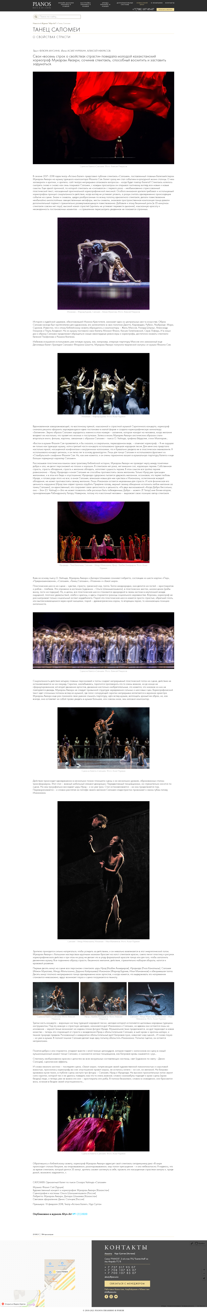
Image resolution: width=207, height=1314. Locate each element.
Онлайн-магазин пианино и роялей (66, 4)
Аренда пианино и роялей (105, 4)
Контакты (170, 3)
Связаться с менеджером (127, 1283)
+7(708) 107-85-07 (143, 9)
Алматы (108, 1253)
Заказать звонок (165, 9)
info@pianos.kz (110, 1292)
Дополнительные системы (125, 3)
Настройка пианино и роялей (85, 4)
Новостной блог (142, 3)
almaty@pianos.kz (111, 1277)
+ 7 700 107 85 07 (121, 1273)
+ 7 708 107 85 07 (121, 1270)
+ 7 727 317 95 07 (120, 1267)
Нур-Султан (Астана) (124, 1253)
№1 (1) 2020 (79, 1214)
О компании (157, 3)
